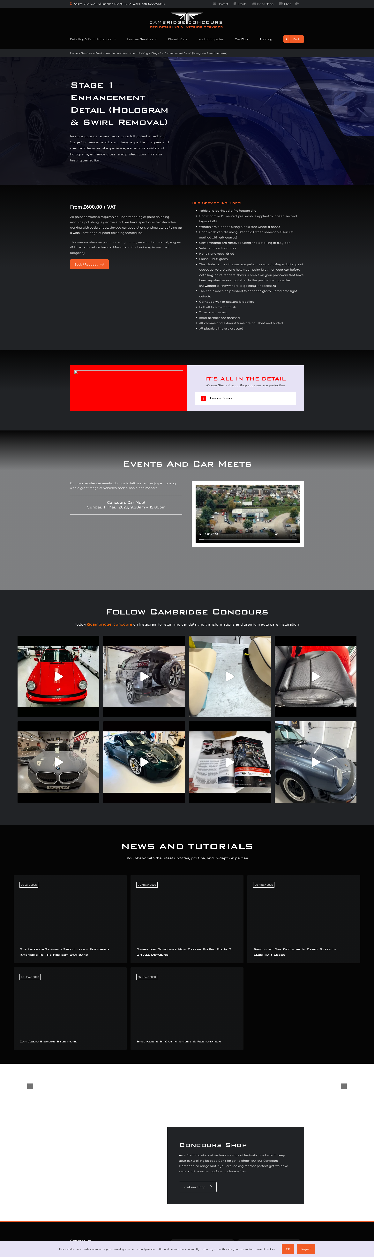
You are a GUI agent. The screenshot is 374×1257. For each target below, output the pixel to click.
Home (74, 53)
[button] (245, 398)
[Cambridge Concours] (186, 13)
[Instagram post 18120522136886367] (315, 676)
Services (86, 53)
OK (288, 1249)
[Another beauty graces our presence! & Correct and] (58, 676)
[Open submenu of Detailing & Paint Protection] (114, 39)
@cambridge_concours (109, 624)
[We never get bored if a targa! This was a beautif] (315, 762)
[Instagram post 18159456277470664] (144, 762)
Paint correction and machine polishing (121, 53)
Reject (306, 1249)
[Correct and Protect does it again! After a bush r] (144, 676)
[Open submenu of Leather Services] (155, 39)
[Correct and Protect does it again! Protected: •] (58, 762)
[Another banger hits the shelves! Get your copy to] (230, 762)
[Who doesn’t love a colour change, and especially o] (230, 676)
